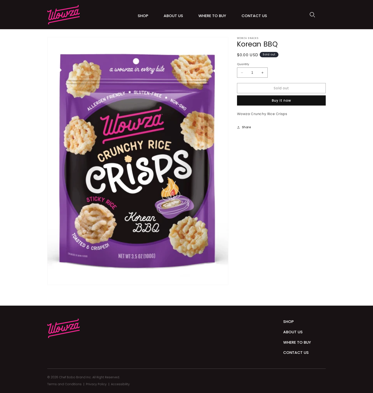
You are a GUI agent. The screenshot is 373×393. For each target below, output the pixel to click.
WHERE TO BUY (297, 342)
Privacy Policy (96, 384)
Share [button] (246, 127)
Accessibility (120, 384)
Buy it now (281, 100)
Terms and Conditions (64, 384)
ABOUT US (293, 332)
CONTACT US (296, 352)
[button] (312, 14)
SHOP (288, 321)
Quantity (243, 64)
